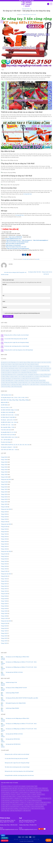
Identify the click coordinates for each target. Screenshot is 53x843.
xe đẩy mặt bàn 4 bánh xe (34, 384)
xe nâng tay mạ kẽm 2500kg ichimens (42, 376)
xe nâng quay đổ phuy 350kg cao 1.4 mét (18, 800)
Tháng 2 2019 (4, 643)
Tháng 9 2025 (4, 484)
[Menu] (2, 4)
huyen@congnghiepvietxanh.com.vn (13, 238)
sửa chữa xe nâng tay (14, 792)
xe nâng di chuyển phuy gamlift (7, 798)
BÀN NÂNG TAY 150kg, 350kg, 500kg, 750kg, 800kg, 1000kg (15, 400)
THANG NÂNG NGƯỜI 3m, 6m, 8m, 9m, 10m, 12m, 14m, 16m (15, 444)
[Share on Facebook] (23, 255)
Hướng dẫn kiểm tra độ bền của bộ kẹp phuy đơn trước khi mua (19, 775)
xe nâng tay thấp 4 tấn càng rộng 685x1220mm (30, 378)
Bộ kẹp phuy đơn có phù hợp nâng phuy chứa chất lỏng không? (18, 349)
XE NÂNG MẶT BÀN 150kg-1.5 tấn (9, 409)
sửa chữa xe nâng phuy (5, 792)
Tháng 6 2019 (4, 633)
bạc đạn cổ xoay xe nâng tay (6, 364)
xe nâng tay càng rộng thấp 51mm (27, 376)
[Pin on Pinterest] (30, 255)
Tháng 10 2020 (4, 593)
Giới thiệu (16, 839)
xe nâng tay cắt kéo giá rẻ (29, 804)
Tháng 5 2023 (4, 539)
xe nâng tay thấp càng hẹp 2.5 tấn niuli (21, 380)
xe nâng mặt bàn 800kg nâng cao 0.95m (8, 374)
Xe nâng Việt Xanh (27, 194)
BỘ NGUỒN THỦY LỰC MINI (7, 434)
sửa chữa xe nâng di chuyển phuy (32, 790)
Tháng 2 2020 (4, 613)
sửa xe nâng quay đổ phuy (15, 370)
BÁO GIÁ (48, 840)
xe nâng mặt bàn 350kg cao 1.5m (29, 798)
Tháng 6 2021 (4, 581)
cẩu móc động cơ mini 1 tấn (23, 788)
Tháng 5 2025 (4, 494)
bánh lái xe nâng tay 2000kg (25, 362)
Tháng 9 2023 (4, 529)
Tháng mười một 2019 (6, 620)
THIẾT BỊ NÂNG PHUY (6, 395)
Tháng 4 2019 (4, 638)
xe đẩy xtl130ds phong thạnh (16, 386)
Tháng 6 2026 (4, 462)
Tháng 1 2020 (4, 616)
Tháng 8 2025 (4, 486)
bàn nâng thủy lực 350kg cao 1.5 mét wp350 (9, 786)
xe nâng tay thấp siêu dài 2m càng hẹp (37, 808)
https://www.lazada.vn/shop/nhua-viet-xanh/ (16, 246)
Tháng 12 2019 (4, 618)
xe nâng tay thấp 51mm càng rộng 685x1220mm (10, 806)
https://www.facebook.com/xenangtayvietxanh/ (18, 248)
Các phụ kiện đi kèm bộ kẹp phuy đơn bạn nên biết (15, 338)
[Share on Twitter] (25, 255)
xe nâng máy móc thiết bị (5, 372)
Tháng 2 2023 (4, 546)
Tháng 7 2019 (4, 630)
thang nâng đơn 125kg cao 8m (35, 792)
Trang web (5, 307)
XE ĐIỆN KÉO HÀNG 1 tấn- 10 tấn (9, 422)
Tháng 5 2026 (4, 464)
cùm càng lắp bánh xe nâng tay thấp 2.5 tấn (41, 366)
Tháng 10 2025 (4, 482)
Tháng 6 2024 (4, 511)
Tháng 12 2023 (4, 521)
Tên (4, 295)
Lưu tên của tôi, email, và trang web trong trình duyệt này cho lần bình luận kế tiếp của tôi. (22, 313)
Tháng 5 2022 (4, 561)
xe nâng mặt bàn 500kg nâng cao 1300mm (28, 372)
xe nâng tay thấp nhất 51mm (24, 808)
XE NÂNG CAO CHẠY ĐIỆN (7, 412)
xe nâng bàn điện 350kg (45, 370)
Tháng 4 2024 (4, 516)
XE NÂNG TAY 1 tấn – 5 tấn (7, 424)
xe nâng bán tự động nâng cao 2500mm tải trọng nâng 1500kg (28, 796)
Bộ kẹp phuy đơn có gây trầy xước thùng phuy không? (16, 342)
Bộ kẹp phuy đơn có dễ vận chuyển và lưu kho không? (16, 335)
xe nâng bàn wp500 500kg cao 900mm (8, 796)
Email (4, 301)
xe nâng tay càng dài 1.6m (6, 804)
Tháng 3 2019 (4, 640)
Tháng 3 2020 (4, 611)
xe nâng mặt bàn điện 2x (5, 800)
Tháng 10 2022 (4, 553)
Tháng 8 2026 (4, 457)
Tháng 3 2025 (4, 499)
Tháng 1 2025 (4, 504)
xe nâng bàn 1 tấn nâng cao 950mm (38, 794)
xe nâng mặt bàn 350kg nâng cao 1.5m (44, 798)
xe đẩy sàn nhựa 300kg (5, 386)
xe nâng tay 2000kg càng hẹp (45, 374)
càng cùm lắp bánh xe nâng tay (32, 364)
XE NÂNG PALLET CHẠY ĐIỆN (8, 417)
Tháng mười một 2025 (6, 479)
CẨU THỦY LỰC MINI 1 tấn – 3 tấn (9, 449)
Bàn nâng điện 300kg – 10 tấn (7, 427)
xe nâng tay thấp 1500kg (25, 806)
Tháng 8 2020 (4, 598)
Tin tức (31, 839)
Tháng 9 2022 (4, 556)
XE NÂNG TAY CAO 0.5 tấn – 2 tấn (9, 414)
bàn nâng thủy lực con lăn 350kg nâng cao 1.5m (10, 362)
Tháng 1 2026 (4, 474)
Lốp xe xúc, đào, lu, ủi (6, 407)
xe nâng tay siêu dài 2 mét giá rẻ (40, 804)
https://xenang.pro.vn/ (27, 240)
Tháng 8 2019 (4, 628)
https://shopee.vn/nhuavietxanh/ (13, 245)
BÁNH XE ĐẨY (4, 402)
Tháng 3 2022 (4, 563)
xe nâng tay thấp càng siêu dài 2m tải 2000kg (9, 808)
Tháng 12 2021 (4, 571)
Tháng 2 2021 (4, 588)
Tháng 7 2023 (4, 534)
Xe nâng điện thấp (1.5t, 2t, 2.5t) (8, 432)
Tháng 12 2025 (4, 477)
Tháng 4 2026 (4, 467)
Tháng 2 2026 (4, 472)
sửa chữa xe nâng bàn (5, 370)
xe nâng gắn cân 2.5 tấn (18, 798)
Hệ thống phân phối (23, 839)
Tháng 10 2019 (4, 623)
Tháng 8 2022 (4, 558)
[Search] (48, 4)
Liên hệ (35, 839)
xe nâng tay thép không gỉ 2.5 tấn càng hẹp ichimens (10, 378)
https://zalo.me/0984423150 (15, 237)
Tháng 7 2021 (4, 578)
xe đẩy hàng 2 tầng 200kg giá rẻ (16, 810)
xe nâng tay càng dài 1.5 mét (15, 376)
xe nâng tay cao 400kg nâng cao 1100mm (42, 802)
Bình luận (5, 284)
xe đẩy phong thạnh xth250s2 (45, 384)
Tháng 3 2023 (4, 544)
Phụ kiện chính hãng (5, 442)
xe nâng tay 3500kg (5, 376)
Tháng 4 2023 (4, 541)
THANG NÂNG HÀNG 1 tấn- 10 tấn (9, 437)
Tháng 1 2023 (4, 549)
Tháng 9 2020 (4, 596)
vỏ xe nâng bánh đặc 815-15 (34, 370)
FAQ (38, 839)
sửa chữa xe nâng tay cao (24, 792)
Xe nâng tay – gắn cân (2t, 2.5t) (8, 419)
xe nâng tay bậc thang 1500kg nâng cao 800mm (10, 802)
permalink (37, 259)
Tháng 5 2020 (4, 606)
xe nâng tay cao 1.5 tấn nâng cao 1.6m (27, 802)
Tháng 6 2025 (4, 491)
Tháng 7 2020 (4, 601)
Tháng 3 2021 (4, 586)
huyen (34, 14)
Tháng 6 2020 (4, 603)
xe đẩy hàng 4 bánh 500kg (16, 384)
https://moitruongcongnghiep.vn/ (40, 240)
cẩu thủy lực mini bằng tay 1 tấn (35, 788)
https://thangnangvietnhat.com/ (13, 240)
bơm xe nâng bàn (22, 786)
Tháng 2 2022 (4, 566)
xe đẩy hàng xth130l (26, 810)
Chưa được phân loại (26, 259)
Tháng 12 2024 (4, 506)
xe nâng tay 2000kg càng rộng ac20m (34, 800)
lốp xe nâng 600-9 (14, 790)
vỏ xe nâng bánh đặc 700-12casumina (8, 794)
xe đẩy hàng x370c (25, 384)
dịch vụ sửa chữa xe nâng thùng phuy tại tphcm (9, 368)
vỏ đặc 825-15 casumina (20, 794)
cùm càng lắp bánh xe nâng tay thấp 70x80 (9, 788)
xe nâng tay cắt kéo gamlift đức (17, 804)
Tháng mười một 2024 (6, 509)
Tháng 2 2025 (4, 501)
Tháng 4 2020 (4, 608)
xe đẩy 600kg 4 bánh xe (5, 384)
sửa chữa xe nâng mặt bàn (43, 790)
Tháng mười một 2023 (6, 524)
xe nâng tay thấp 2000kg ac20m (7, 380)
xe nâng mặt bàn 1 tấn (16, 372)
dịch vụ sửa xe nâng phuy (35, 368)
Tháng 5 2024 (4, 514)
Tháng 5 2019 (4, 635)
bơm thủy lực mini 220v (46, 362)
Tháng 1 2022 (4, 568)
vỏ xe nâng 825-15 (24, 370)
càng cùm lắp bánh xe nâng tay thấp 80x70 (9, 366)
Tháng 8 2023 (4, 531)
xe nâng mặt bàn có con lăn (22, 374)
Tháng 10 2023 (4, 526)
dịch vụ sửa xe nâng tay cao (46, 368)
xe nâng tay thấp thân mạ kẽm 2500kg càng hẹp (40, 382)
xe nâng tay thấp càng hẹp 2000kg (37, 806)
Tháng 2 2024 (4, 519)
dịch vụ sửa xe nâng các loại (24, 368)
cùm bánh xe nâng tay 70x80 (31, 786)
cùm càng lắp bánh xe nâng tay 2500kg (25, 366)
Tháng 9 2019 (4, 625)
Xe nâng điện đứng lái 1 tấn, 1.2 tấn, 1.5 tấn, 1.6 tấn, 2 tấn (14, 397)
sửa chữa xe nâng (22, 790)
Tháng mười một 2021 (6, 573)
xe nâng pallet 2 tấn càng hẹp (33, 374)
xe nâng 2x (28, 794)
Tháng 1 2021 (4, 591)
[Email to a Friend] (28, 255)
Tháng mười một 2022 (6, 551)
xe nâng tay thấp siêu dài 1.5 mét (24, 382)
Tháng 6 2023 (4, 536)
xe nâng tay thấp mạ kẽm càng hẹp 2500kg (37, 380)
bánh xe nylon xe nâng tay (36, 362)
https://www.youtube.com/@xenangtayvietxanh (17, 241)
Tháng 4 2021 (4, 583)
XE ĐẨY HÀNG (4, 404)
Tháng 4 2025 (4, 496)
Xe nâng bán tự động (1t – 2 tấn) (8, 447)
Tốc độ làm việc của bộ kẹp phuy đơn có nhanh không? (16, 346)
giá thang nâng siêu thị (5, 790)
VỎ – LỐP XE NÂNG (5, 439)
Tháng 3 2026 (4, 469)
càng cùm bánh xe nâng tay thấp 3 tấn (19, 364)
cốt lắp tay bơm (44, 788)
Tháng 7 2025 (4, 489)
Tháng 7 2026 (4, 459)
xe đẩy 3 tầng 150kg (5, 810)
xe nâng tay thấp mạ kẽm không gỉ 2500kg (9, 382)
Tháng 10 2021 (4, 576)
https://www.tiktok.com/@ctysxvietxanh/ (15, 243)
